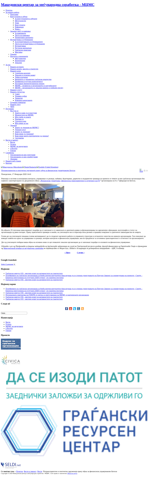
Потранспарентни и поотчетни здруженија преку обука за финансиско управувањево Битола (38, 170)
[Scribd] (79, 309)
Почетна (19, 471)
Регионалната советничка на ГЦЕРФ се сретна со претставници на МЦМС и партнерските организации (47, 295)
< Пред (67, 253)
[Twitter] (75, 309)
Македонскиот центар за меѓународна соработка (23, 248)
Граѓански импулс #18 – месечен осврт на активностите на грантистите (34, 280)
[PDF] (141, 171)
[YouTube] (71, 309)
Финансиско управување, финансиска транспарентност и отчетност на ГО (70, 181)
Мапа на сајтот (72, 473)
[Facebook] (67, 309)
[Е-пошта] (147, 171)
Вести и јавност (30, 471)
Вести (39, 471)
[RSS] (82, 309)
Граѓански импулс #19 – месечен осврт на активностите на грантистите (34, 273)
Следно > (81, 253)
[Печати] (144, 171)
